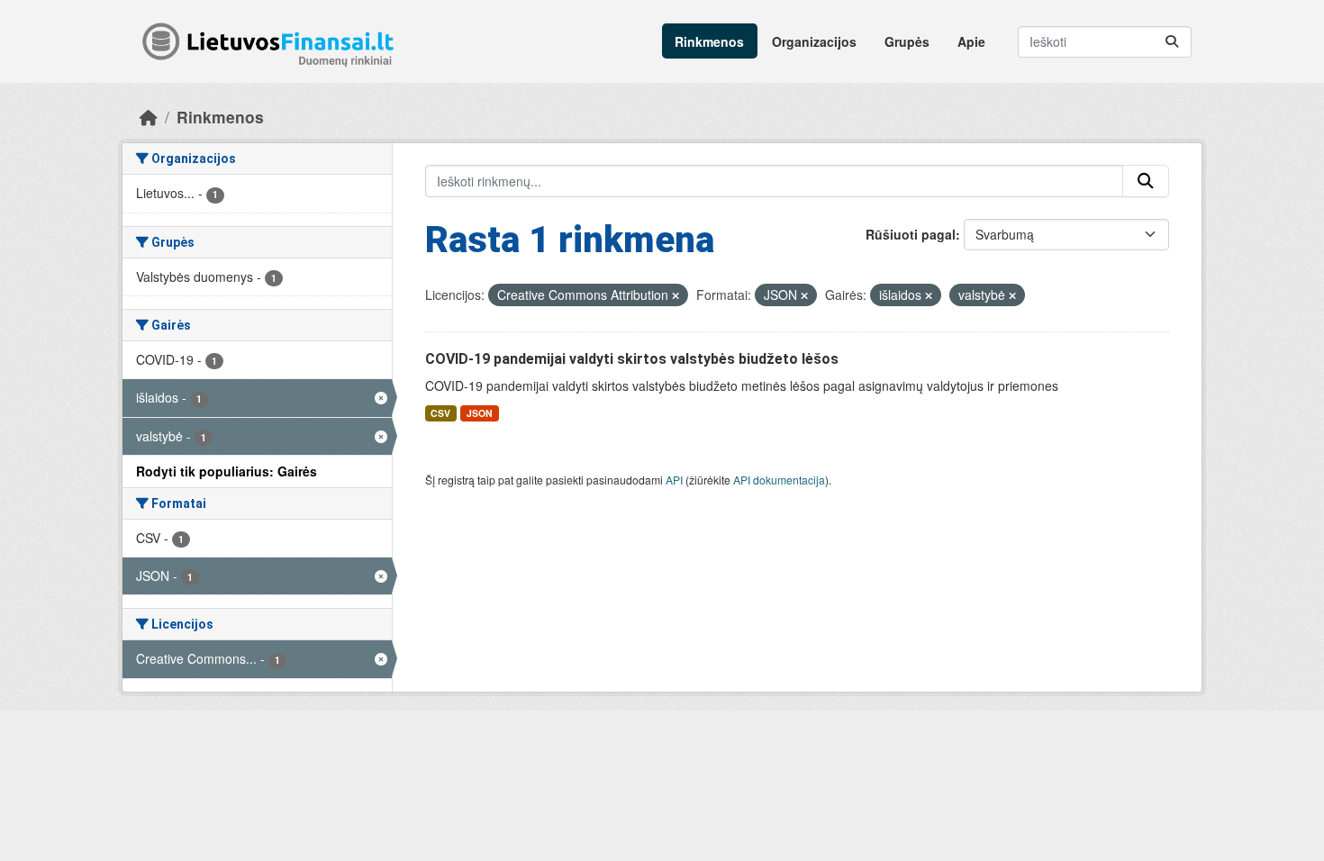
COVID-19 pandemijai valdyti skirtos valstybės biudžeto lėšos (632, 358)
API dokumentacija (779, 479)
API (674, 479)
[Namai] (149, 116)
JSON (480, 413)
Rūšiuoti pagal (911, 234)
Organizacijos (814, 41)
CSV (440, 413)
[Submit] (1172, 42)
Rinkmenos (709, 41)
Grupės (907, 41)
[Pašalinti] (675, 295)
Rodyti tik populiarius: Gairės (226, 471)
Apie (971, 41)
